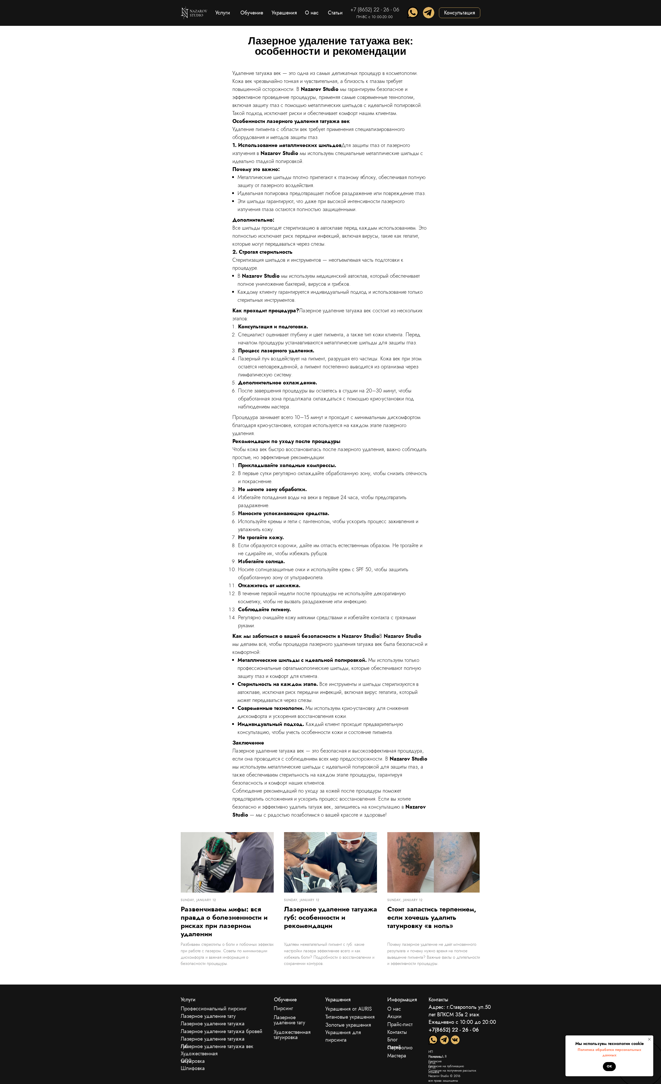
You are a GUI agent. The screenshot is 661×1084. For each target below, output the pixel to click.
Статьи (335, 13)
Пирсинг (283, 1008)
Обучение (285, 999)
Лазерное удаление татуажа (213, 1023)
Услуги (188, 999)
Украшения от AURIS (348, 1009)
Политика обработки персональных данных (609, 1052)
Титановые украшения (350, 1017)
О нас (394, 1009)
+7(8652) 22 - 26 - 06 (454, 1030)
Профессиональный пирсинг (214, 1008)
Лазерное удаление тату (289, 1020)
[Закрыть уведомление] (649, 1039)
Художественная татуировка (292, 1034)
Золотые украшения (348, 1025)
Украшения (338, 999)
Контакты (397, 1032)
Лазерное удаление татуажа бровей (221, 1031)
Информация (402, 999)
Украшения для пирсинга (343, 1036)
